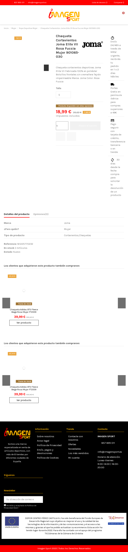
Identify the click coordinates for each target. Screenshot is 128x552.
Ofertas (72, 444)
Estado (8, 251)
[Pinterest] (65, 149)
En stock (9, 247)
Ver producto (24, 322)
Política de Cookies (48, 457)
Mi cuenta (73, 457)
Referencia (10, 243)
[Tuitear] (62, 149)
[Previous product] (119, 28)
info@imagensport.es (37, 2)
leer (15, 508)
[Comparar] (38, 285)
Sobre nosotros (45, 436)
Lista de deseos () (99, 2)
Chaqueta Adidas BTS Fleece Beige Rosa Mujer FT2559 (24, 311)
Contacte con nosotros (75, 438)
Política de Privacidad (49, 445)
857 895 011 (19, 2)
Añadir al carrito (88, 125)
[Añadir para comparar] (71, 136)
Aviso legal (43, 440)
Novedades (74, 448)
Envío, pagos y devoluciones (45, 451)
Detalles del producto (17, 214)
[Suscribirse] (39, 499)
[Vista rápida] (38, 291)
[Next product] (122, 28)
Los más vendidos (78, 453)
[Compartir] (58, 149)
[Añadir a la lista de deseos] (60, 136)
